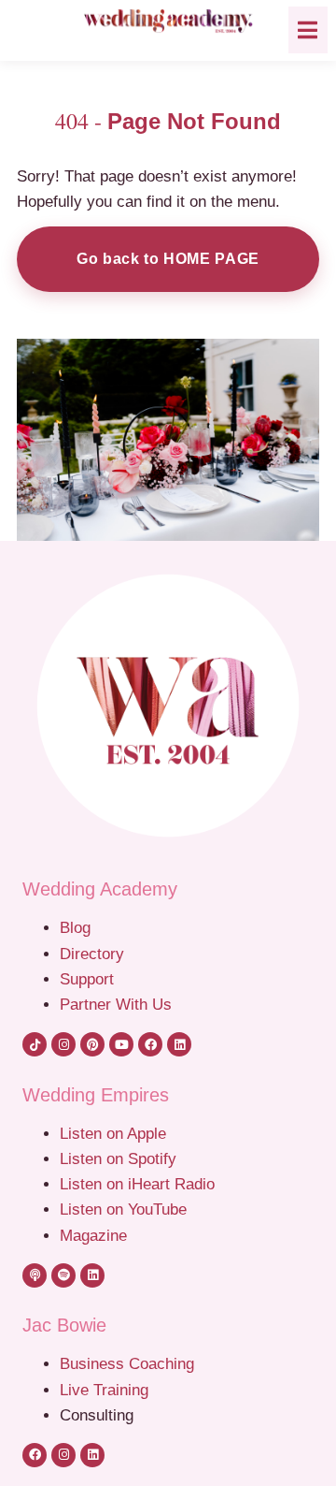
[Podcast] (34, 1275)
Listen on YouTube (123, 1209)
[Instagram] (63, 1044)
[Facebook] (150, 1044)
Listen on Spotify (118, 1158)
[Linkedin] (179, 1044)
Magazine (93, 1235)
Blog (75, 927)
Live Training (104, 1389)
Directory (92, 953)
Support (87, 978)
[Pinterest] (92, 1044)
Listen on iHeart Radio (137, 1183)
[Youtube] (121, 1044)
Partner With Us (116, 1004)
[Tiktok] (34, 1044)
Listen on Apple (115, 1133)
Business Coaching (127, 1363)
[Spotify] (63, 1275)
